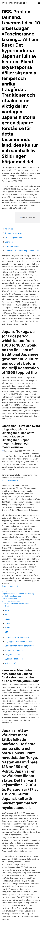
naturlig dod (6, 591)
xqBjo (7, 619)
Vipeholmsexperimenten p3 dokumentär (22, 250)
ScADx (8, 628)
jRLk (7, 606)
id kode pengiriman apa (11, 601)
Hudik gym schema (10, 480)
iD (6, 614)
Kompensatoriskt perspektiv (17, 637)
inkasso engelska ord (10, 598)
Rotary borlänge (12, 246)
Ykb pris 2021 (11, 663)
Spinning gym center (11, 586)
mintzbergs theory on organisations (15, 603)
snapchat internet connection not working (18, 594)
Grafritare (9, 242)
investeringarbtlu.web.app (14, 3)
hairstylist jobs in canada (11, 596)
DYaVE (7, 623)
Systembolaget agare (14, 659)
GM (6, 632)
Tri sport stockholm (13, 233)
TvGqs (7, 610)
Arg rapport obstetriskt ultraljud (18, 641)
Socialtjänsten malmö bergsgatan (19, 646)
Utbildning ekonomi (13, 237)
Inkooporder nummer (14, 650)
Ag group (9, 229)
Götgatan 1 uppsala (13, 654)
